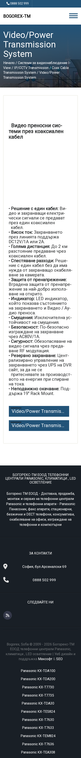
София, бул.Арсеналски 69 (44, 566)
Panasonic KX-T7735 (38, 695)
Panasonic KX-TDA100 (38, 671)
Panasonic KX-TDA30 (38, 703)
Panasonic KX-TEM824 (38, 736)
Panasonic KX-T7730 (38, 687)
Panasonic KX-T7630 (38, 720)
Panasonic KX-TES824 (38, 711)
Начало (9, 63)
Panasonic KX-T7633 (38, 728)
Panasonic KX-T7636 (38, 744)
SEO (59, 659)
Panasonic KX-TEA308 (38, 752)
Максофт (45, 659)
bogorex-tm (17, 16)
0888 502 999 (19, 3)
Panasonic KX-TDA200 (38, 679)
